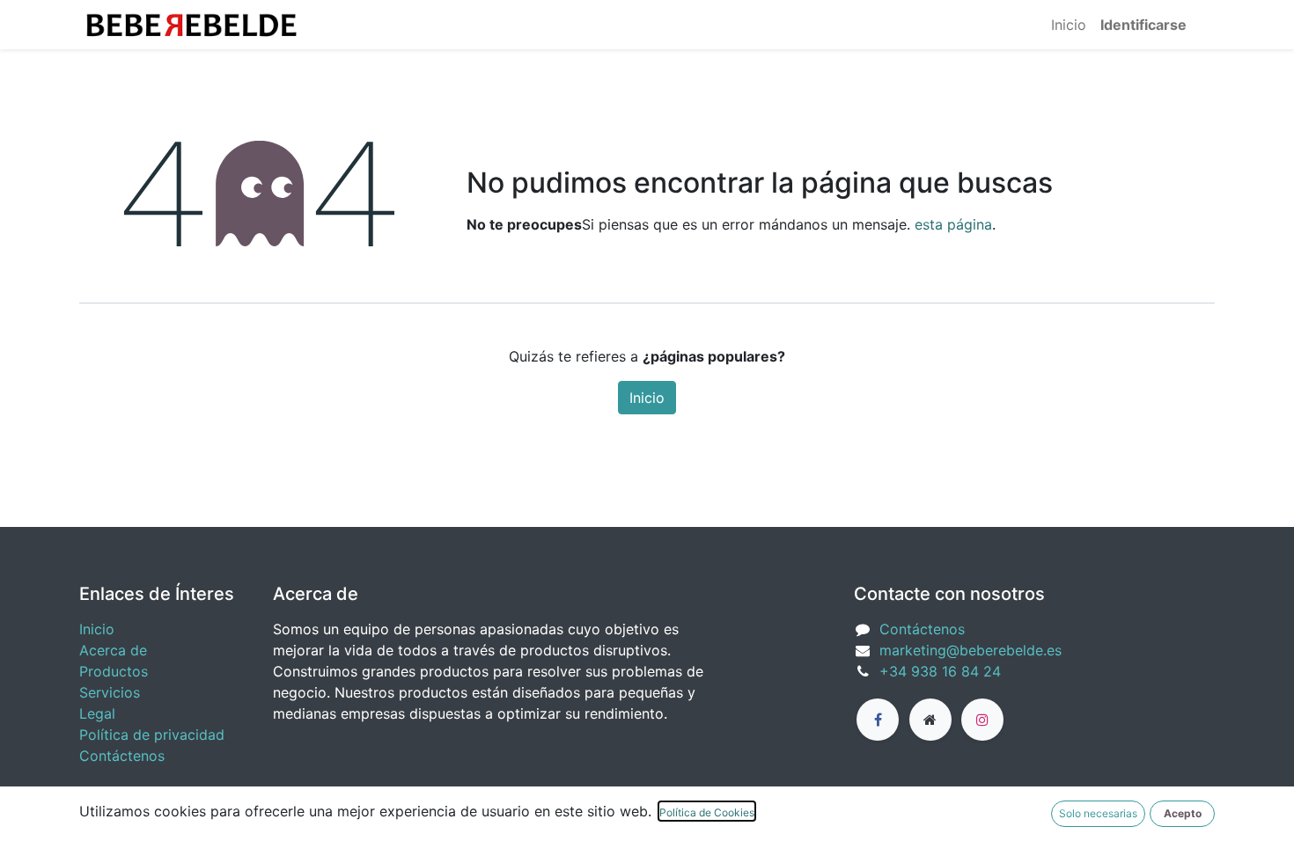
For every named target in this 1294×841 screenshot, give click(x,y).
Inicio (647, 397)
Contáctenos (122, 755)
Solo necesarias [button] (1098, 813)
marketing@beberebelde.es (970, 650)
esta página (953, 224)
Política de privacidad (151, 734)
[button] (1182, 814)
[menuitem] (1068, 24)
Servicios (109, 692)
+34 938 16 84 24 (940, 671)
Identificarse (1143, 24)
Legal (97, 713)
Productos (113, 671)
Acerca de (113, 650)
